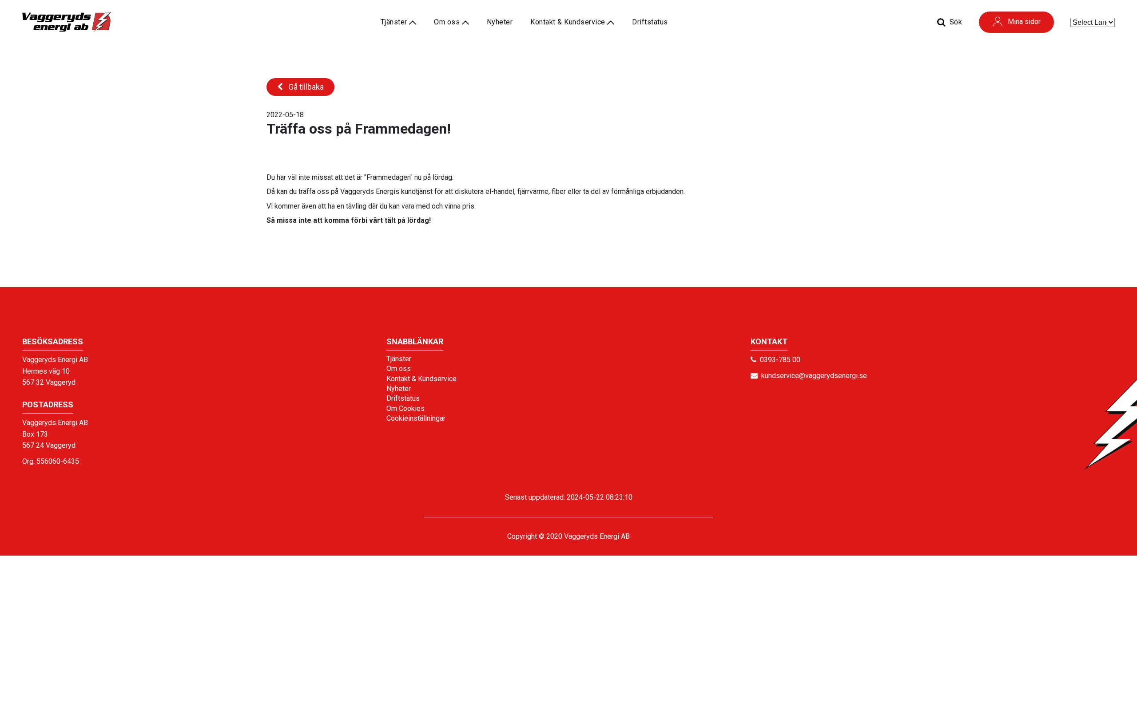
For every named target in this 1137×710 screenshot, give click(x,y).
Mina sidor (1024, 21)
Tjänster (398, 359)
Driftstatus (650, 22)
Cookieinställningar (415, 418)
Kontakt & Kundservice (568, 22)
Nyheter (500, 22)
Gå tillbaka (305, 86)
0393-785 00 (780, 359)
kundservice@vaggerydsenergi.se (814, 375)
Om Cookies (405, 408)
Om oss (448, 22)
